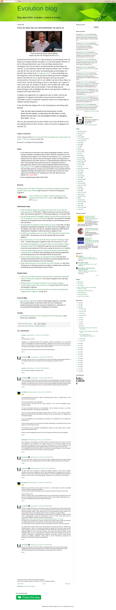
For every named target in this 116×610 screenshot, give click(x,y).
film (78, 153)
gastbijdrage (80, 161)
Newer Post (20, 583)
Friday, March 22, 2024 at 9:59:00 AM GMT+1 (41, 506)
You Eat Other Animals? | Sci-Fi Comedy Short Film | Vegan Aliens (41, 316)
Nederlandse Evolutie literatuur (85, 290)
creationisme (80, 140)
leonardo (24, 335)
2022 (79, 345)
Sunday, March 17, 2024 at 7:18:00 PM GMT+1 (41, 378)
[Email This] (38, 324)
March (80, 326)
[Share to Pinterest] (45, 324)
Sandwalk (80, 256)
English (79, 150)
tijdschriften (80, 196)
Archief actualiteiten (82, 294)
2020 (79, 349)
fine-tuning (80, 157)
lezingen (79, 175)
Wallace (79, 205)
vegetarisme (42, 325)
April (80, 323)
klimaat (79, 172)
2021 (79, 347)
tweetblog (37, 325)
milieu (78, 177)
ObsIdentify (80, 183)
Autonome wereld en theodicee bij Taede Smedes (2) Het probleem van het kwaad (91, 218)
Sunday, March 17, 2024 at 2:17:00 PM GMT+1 (38, 335)
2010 (79, 371)
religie (79, 190)
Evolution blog (37, 8)
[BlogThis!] (40, 324)
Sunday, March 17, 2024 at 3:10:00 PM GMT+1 (41, 357)
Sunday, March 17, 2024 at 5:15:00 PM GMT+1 (38, 368)
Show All (97, 275)
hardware (79, 164)
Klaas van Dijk (85, 34)
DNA (78, 146)
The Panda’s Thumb (83, 262)
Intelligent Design (81, 168)
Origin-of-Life (80, 185)
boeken (23, 325)
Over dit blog (80, 285)
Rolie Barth (24, 439)
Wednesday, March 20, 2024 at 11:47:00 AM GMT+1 (43, 468)
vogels (79, 203)
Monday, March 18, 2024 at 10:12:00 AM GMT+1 (40, 439)
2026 (79, 303)
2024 (79, 307)
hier (34, 78)
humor (79, 166)
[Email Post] (35, 323)
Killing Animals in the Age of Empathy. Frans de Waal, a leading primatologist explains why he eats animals (42, 284)
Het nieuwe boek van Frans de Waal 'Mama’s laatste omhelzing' (42, 240)
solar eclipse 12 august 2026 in (84, 83)
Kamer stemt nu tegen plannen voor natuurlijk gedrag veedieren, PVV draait (44, 519)
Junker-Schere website (83, 296)
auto (78, 135)
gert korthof (25, 357)
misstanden (31, 325)
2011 (79, 369)
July (80, 317)
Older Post (67, 583)
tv (34, 325)
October (81, 313)
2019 (79, 352)
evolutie (79, 151)
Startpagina (80, 282)
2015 (79, 360)
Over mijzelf (80, 283)
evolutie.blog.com (81, 292)
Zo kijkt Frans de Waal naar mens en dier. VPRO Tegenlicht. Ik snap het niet (45, 233)
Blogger (72, 606)
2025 (79, 305)
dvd (78, 148)
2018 (79, 354)
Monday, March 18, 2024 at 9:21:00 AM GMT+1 (40, 392)
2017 (79, 356)
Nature (60, 156)
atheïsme (79, 133)
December (81, 309)
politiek (79, 188)
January (81, 340)
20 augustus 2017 (43, 73)
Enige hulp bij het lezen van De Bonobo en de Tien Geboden (40, 263)
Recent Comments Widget (93, 111)
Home (44, 583)
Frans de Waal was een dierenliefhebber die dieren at (87, 335)
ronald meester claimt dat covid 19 (85, 35)
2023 (79, 343)
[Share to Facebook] (43, 324)
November (81, 311)
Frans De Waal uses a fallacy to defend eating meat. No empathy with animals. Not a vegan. (47, 197)
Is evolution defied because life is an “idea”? (87, 264)
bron (57, 55)
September (82, 315)
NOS (39, 59)
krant (78, 174)
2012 (79, 366)
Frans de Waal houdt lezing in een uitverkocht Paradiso (38, 257)
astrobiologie (80, 131)
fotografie (79, 159)
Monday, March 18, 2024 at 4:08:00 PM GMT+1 (41, 457)
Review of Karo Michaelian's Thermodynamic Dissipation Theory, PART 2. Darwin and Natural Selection (92, 240)
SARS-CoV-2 (80, 192)
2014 (79, 362)
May (80, 321)
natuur (79, 181)
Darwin (79, 142)
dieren (26, 325)
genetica (79, 163)
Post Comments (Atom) (29, 586)
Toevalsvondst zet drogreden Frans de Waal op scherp (38, 225)
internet (79, 170)
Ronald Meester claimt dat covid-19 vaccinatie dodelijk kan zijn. (92, 230)
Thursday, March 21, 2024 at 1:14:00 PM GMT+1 (40, 482)
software (79, 194)
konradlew (60, 606)
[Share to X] (41, 324)
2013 (79, 364)
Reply (23, 352)
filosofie (79, 155)
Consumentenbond (82, 138)
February (81, 338)
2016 (79, 358)
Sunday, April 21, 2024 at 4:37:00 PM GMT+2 (41, 544)
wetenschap (80, 207)
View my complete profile (91, 124)
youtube (79, 209)
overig (79, 187)
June (80, 319)
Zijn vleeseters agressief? (28, 301)
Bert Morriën (25, 392)
